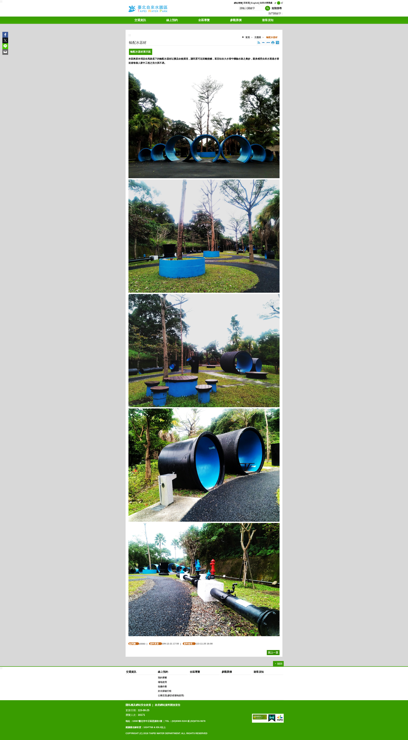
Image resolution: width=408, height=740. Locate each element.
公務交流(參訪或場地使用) (171, 695)
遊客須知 (267, 20)
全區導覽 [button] (204, 20)
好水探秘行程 (164, 691)
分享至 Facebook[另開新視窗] (5, 35)
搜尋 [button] (267, 8)
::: (1, 1)
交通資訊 (140, 20)
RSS (259, 42)
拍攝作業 (162, 686)
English (255, 3)
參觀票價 (236, 20)
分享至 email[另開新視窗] (5, 52)
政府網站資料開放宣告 (167, 705)
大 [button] (282, 3)
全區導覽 (195, 671)
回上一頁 (273, 652)
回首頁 (247, 3)
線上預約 (172, 20)
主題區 (257, 37)
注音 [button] (277, 42)
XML (263, 42)
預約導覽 (162, 677)
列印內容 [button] (273, 42)
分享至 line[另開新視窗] (5, 46)
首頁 (247, 37)
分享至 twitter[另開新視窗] (5, 40)
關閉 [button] (279, 663)
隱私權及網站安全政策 (138, 705)
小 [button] (275, 3)
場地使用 (162, 682)
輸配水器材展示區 (140, 51)
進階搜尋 (277, 8)
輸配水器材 (271, 37)
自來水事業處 (266, 3)
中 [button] (278, 3)
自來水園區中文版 (152, 8)
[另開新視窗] (260, 717)
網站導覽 (238, 3)
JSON (268, 42)
